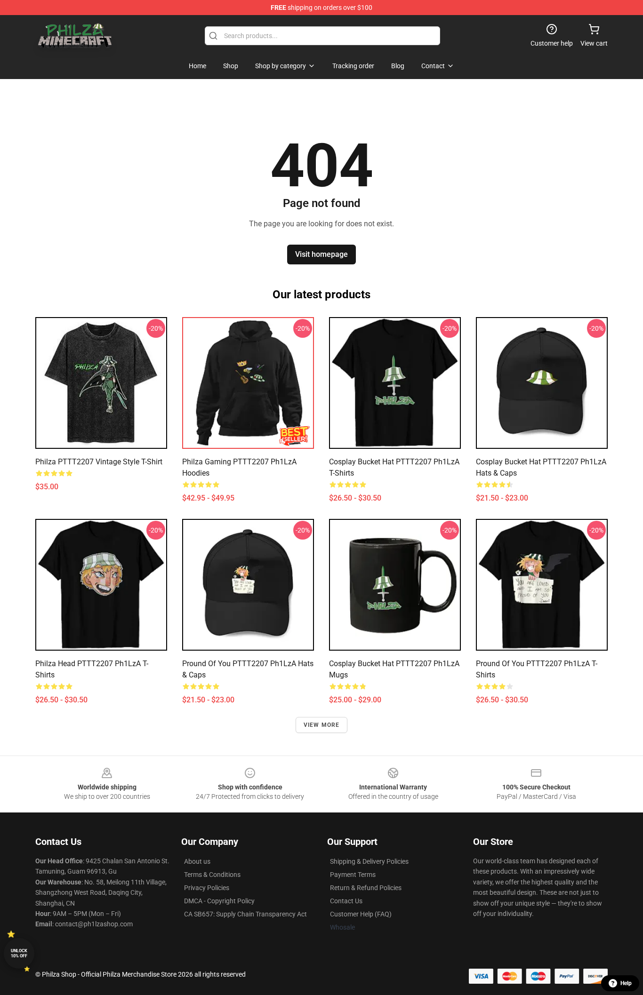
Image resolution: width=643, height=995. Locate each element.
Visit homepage (321, 254)
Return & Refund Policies (366, 888)
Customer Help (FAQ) (361, 914)
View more (322, 725)
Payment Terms (353, 874)
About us (197, 861)
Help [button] (626, 983)
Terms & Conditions (212, 874)
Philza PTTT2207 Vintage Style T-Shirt (98, 461)
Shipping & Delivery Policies (369, 861)
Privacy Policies (206, 888)
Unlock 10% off (19, 953)
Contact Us (346, 901)
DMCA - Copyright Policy (219, 901)
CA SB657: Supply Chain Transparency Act (245, 914)
